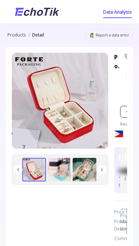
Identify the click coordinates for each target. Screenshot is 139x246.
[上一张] (18, 169)
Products (16, 35)
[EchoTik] (37, 12)
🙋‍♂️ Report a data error (109, 35)
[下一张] (101, 169)
